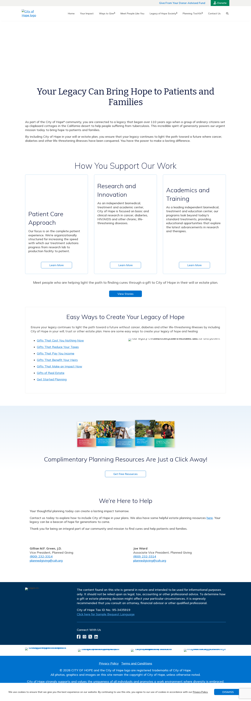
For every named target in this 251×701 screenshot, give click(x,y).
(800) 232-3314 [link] (41, 556)
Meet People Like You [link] (132, 13)
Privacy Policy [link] (109, 663)
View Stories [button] (125, 293)
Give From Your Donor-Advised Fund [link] (182, 3)
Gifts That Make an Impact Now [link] (59, 366)
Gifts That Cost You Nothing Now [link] (60, 340)
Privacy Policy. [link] (200, 691)
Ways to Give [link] (106, 13)
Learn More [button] (56, 265)
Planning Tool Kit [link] (192, 13)
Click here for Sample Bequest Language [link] (106, 614)
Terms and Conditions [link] (136, 663)
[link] (31, 13)
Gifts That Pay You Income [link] (55, 353)
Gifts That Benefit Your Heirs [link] (57, 360)
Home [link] (71, 13)
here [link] (210, 518)
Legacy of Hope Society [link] (163, 13)
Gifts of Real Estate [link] (50, 373)
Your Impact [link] (87, 13)
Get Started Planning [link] (52, 379)
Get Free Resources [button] (125, 474)
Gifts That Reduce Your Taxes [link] (58, 347)
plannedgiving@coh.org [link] (46, 560)
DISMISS (228, 692)
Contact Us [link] (214, 13)
